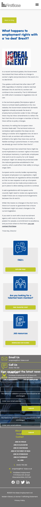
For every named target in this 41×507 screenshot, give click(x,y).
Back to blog (9, 20)
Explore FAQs (20, 269)
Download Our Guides (20, 343)
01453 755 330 (21, 465)
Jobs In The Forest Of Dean (20, 451)
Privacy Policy (20, 500)
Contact (20, 437)
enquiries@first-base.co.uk (22, 469)
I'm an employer (30, 380)
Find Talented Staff (20, 307)
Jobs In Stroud (20, 442)
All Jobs (21, 460)
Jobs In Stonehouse (20, 454)
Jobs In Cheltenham (20, 448)
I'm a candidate (10, 380)
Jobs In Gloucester (21, 445)
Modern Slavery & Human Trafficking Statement (20, 497)
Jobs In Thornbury (20, 457)
